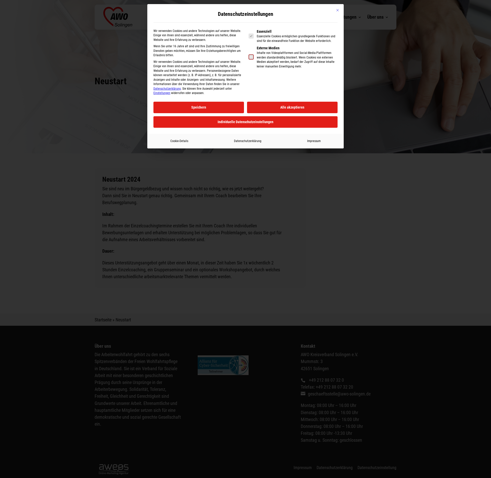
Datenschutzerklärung (167, 88)
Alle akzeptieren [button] (292, 107)
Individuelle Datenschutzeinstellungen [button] (245, 122)
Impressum (314, 141)
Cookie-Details (179, 141)
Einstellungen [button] (161, 93)
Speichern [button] (198, 107)
